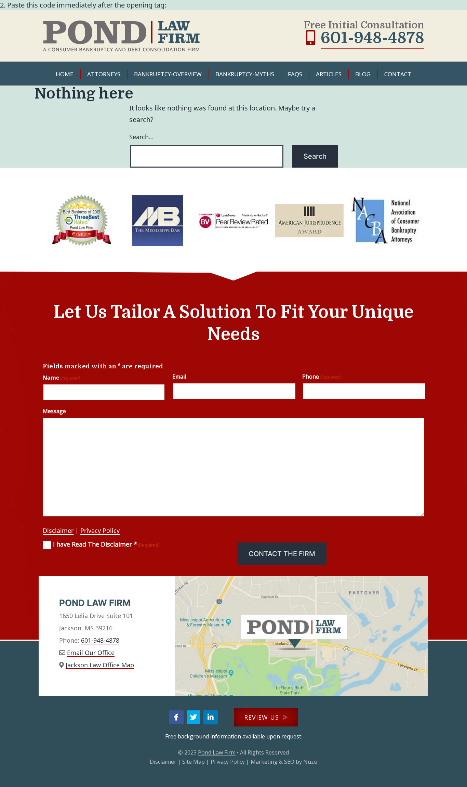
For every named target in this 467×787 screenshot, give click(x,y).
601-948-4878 (372, 38)
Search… (141, 137)
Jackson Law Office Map (100, 665)
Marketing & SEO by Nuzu (284, 761)
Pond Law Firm (217, 752)
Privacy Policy (100, 530)
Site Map (193, 761)
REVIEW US (262, 717)
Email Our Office (91, 652)
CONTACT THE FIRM (282, 554)
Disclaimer (58, 530)
